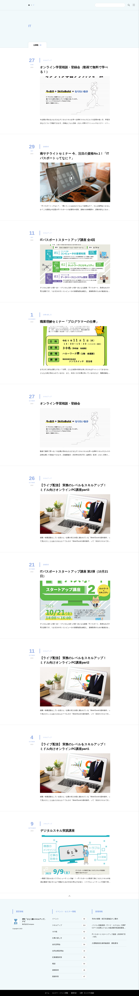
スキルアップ (68, 925)
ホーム (47, 993)
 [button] (69, 896)
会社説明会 (68, 944)
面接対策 (68, 976)
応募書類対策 (68, 957)
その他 (68, 931)
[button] (134, 5)
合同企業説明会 (68, 951)
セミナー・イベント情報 (60, 993)
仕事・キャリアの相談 (87, 993)
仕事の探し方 (68, 938)
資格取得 (68, 970)
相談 (68, 963)
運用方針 (74, 993)
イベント (68, 919)
